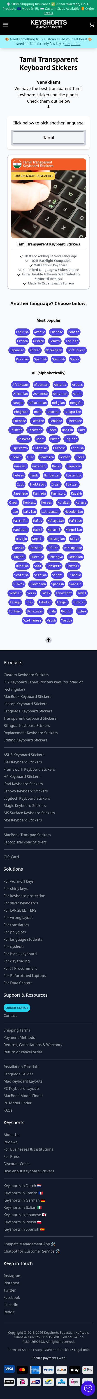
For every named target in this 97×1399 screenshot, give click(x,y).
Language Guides (18, 1073)
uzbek (81, 611)
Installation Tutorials (21, 1066)
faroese (59, 448)
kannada (39, 493)
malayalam (56, 520)
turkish (79, 602)
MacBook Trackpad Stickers (27, 834)
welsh (51, 620)
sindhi (57, 575)
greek (80, 457)
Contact (10, 1015)
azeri (77, 394)
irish (55, 484)
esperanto (20, 448)
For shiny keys (16, 888)
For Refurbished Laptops (25, 975)
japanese (17, 350)
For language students (23, 939)
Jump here (73, 43)
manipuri (20, 530)
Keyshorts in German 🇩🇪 (24, 1200)
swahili (75, 584)
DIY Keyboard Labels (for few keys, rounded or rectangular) (43, 686)
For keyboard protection (24, 895)
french (22, 341)
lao (15, 511)
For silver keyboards (21, 903)
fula (30, 457)
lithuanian (50, 511)
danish (73, 332)
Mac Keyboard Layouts (23, 1081)
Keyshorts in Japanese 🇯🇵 (25, 1214)
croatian (35, 430)
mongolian (74, 530)
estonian (40, 448)
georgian (46, 457)
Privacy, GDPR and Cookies (51, 1350)
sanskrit (54, 566)
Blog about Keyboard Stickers (29, 1170)
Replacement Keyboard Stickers (31, 732)
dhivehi (24, 439)
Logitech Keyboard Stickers (27, 798)
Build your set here (71, 39)
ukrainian (35, 611)
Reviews (10, 1141)
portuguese (76, 350)
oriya (74, 539)
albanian (41, 384)
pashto (18, 548)
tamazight (64, 593)
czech (52, 430)
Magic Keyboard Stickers (25, 805)
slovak (18, 584)
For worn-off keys (19, 881)
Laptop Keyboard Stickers (25, 703)
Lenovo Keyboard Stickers (26, 791)
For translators (16, 924)
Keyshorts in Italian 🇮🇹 (23, 1207)
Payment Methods (19, 1037)
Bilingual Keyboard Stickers (27, 725)
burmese (19, 421)
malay (37, 520)
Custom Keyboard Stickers (26, 674)
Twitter (10, 1290)
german (38, 341)
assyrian (60, 394)
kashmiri (58, 493)
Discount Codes (17, 1163)
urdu (52, 611)
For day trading (17, 961)
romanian (75, 557)
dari (81, 430)
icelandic (74, 475)
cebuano (55, 421)
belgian (58, 403)
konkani (29, 502)
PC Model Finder (18, 1102)
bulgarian (73, 412)
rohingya (55, 557)
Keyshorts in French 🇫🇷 (23, 1192)
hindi (34, 475)
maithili (20, 520)
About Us (11, 1134)
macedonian (74, 511)
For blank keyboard (20, 953)
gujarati (39, 466)
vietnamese (32, 620)
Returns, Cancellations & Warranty (33, 1044)
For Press (12, 1156)
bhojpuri (21, 412)
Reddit (9, 1311)
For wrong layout (18, 917)
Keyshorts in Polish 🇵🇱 (23, 1221)
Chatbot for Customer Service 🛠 (32, 1251)
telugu (15, 602)
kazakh (76, 493)
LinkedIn (11, 1304)
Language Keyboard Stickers (28, 711)
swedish (58, 359)
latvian (29, 511)
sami (37, 566)
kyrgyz (81, 502)
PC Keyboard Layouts (22, 1088)
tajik (45, 593)
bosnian (53, 412)
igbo (20, 484)
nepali (37, 539)
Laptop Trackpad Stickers (25, 842)
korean (35, 350)
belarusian (38, 403)
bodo (37, 412)
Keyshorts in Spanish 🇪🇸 (24, 1229)
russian (22, 359)
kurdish (64, 502)
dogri (40, 439)
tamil (81, 593)
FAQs (8, 1110)
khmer (13, 502)
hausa (56, 466)
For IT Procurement (20, 968)
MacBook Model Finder (23, 1095)
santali (73, 566)
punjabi (18, 557)
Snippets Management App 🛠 (29, 1243)
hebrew (54, 341)
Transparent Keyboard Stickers (30, 718)
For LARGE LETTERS (20, 910)
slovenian (38, 584)
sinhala (74, 575)
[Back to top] (48, 640)
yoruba (66, 620)
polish (53, 548)
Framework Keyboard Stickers (29, 769)
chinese (56, 332)
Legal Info (81, 1350)
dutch (54, 439)
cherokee (74, 421)
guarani (20, 466)
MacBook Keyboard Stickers (27, 696)
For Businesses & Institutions (28, 1149)
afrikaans (20, 384)
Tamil (48, 137)
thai (29, 602)
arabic (39, 332)
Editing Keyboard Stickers (25, 740)
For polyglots (15, 932)
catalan (37, 421)
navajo (21, 539)
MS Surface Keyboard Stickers (29, 812)
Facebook (12, 1297)
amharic (60, 384)
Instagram (12, 1275)
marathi (54, 530)
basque (17, 403)
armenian (20, 394)
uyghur (66, 611)
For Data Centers (18, 982)
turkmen (15, 611)
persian (36, 548)
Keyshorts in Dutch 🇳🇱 (23, 1185)
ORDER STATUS (16, 1008)
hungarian (52, 475)
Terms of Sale (18, 1350)
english (22, 332)
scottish (21, 575)
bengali (76, 403)
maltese (75, 520)
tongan (62, 602)
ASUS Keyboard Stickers (24, 754)
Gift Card (11, 856)
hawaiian (74, 466)
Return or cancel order (23, 1051)
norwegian (54, 350)
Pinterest (11, 1282)
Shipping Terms (17, 1030)
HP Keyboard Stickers (22, 776)
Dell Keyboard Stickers (23, 762)
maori (37, 530)
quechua (36, 557)
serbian (40, 575)
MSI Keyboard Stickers (23, 820)
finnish (77, 448)
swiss (74, 359)
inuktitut (38, 484)
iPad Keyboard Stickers (23, 783)
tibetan (45, 602)
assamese (40, 394)
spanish (40, 359)
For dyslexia (14, 946)
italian (72, 341)
